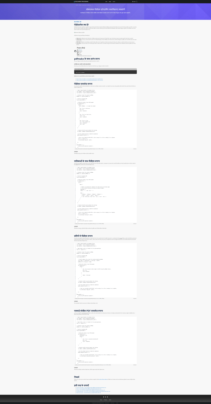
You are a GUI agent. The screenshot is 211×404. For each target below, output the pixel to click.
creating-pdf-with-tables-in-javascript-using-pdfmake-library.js (85, 223)
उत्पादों (106, 1)
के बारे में (114, 1)
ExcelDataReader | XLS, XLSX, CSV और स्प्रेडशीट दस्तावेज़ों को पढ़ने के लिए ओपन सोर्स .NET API (93, 391)
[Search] (136, 1)
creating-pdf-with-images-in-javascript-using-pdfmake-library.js (85, 298)
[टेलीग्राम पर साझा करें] (80, 21)
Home (101, 399)
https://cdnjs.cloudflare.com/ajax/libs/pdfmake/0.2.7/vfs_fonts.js (89, 80)
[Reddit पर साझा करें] (78, 21)
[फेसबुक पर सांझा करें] (74, 21)
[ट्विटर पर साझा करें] (76, 21)
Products (105, 399)
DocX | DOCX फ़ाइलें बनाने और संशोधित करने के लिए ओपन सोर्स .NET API (88, 389)
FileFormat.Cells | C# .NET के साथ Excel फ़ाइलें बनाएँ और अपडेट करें (88, 392)
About (110, 399)
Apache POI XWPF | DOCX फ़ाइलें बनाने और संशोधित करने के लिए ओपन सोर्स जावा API (91, 387)
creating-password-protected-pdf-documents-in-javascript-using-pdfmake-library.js (89, 364)
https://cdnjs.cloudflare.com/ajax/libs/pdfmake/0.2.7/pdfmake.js (89, 79)
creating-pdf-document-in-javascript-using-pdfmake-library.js (85, 148)
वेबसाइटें (110, 1)
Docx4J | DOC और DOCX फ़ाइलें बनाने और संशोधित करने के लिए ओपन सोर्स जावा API (90, 390)
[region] (105, 119)
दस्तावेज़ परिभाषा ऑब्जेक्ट (103, 379)
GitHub (102, 148)
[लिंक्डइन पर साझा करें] (77, 21)
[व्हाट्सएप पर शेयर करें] (79, 21)
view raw (134, 148)
